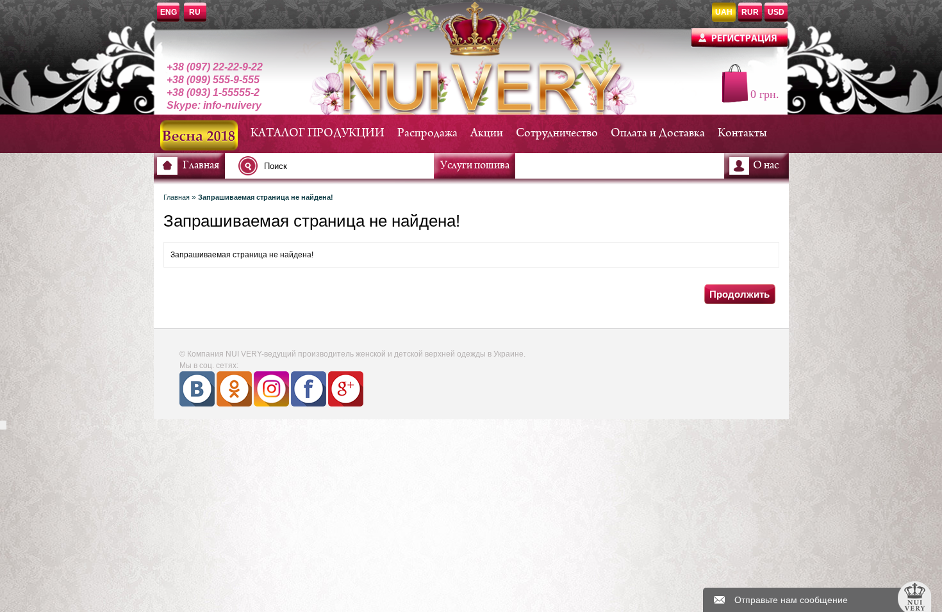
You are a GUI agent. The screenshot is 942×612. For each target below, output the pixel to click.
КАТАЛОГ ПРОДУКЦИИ (317, 133)
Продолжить (739, 294)
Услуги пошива (474, 165)
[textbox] (339, 165)
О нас (766, 165)
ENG (168, 12)
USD (776, 12)
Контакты (742, 133)
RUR (750, 12)
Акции (486, 133)
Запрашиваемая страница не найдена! (265, 197)
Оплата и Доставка (658, 133)
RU (195, 12)
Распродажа (427, 133)
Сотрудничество (557, 133)
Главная (201, 165)
